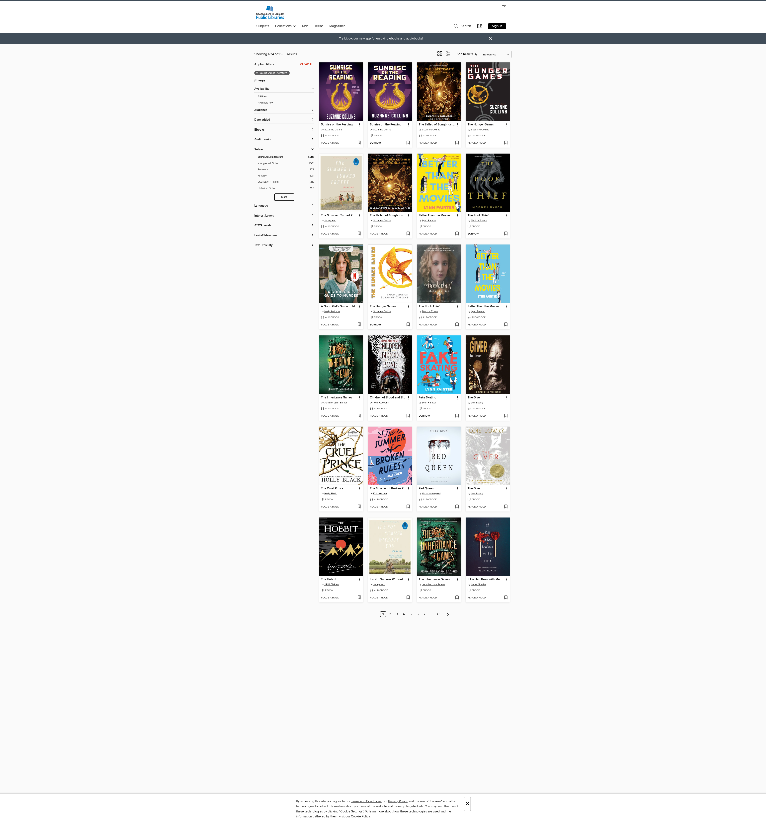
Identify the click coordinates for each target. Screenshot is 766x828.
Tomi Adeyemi (381, 402)
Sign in (497, 26)
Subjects (262, 26)
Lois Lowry (477, 402)
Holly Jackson (332, 311)
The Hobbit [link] (328, 579)
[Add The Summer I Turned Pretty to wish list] (359, 234)
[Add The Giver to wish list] (505, 416)
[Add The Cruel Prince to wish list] (359, 507)
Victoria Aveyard (431, 493)
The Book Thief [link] (478, 215)
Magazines (337, 26)
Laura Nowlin (478, 584)
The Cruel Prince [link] (332, 488)
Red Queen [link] (426, 488)
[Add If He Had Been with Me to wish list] (505, 597)
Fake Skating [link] (427, 397)
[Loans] (480, 27)
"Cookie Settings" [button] (351, 811)
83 (439, 614)
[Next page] (448, 614)
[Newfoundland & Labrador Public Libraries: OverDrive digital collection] (270, 12)
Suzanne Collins (333, 129)
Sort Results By (467, 54)
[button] (462, 27)
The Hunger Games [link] (481, 124)
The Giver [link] (474, 397)
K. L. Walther (380, 493)
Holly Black (330, 493)
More (284, 197)
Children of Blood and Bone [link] (388, 397)
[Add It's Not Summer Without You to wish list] (408, 597)
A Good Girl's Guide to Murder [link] (339, 306)
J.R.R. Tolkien (331, 584)
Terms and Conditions (366, 801)
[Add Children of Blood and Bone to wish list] (408, 416)
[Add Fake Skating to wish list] (456, 416)
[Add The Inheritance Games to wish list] (359, 416)
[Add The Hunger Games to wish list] (505, 143)
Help (503, 5)
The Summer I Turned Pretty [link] (339, 215)
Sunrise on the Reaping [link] (337, 124)
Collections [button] (284, 26)
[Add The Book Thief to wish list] (505, 234)
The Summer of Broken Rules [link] (388, 488)
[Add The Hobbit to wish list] (359, 597)
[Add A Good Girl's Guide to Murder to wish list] (359, 324)
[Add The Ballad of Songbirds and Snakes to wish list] (456, 143)
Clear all (307, 64)
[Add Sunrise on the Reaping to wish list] (359, 143)
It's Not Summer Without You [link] (388, 579)
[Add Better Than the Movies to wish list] (456, 234)
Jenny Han (330, 220)
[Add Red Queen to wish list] (456, 507)
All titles (262, 96)
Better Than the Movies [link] (434, 215)
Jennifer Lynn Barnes (335, 402)
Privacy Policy (397, 801)
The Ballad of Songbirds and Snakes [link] (437, 124)
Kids (305, 26)
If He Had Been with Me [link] (484, 579)
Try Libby (345, 38)
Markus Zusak (479, 220)
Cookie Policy (360, 816)
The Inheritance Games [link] (336, 397)
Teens (318, 26)
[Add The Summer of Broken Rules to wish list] (408, 507)
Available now (265, 102)
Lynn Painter (429, 220)
